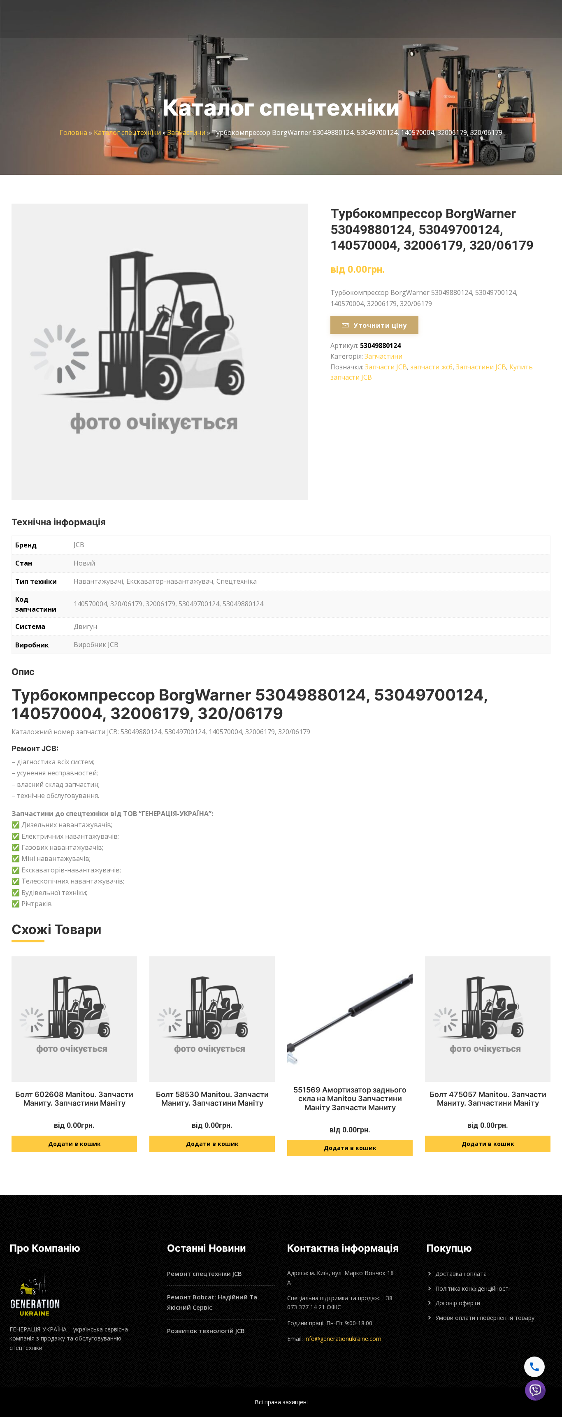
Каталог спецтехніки (127, 132)
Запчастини (186, 132)
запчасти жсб (431, 366)
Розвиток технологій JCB (206, 1331)
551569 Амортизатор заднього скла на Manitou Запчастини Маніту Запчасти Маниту (349, 1098)
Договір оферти (457, 1303)
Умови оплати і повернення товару (484, 1318)
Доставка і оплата (461, 1274)
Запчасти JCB (386, 366)
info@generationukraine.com (342, 1339)
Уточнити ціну (379, 325)
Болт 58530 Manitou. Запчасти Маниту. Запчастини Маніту (212, 1099)
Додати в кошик (74, 1144)
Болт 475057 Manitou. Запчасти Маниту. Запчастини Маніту (488, 1099)
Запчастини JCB (481, 366)
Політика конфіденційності (472, 1288)
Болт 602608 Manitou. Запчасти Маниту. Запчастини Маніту (74, 1099)
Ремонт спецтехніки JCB (204, 1273)
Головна (73, 132)
